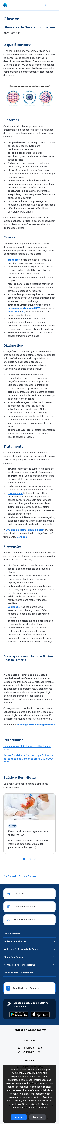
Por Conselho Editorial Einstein (20, 876)
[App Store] (40, 1014)
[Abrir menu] (54, 5)
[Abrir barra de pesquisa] (45, 5)
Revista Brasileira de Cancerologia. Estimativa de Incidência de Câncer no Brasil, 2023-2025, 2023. (28, 759)
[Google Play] (18, 1014)
